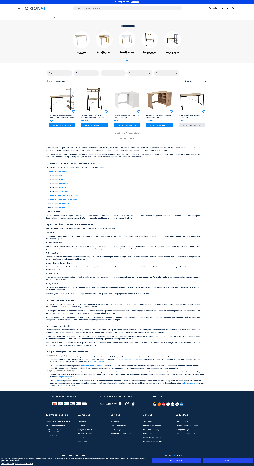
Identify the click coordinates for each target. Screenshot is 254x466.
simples (62, 179)
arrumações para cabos (64, 377)
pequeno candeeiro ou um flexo (130, 359)
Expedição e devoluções (152, 429)
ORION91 (55, 366)
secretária (96, 372)
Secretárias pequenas (58, 199)
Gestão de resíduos (118, 426)
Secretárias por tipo (104, 53)
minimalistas (64, 183)
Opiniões (81, 437)
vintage (62, 175)
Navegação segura (183, 429)
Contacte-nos (51, 435)
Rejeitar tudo (176, 460)
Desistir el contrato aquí (152, 441)
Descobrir (135, 2)
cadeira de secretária (190, 383)
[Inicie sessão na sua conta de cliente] (228, 9)
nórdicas (62, 187)
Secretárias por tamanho (150, 53)
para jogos (63, 191)
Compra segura (182, 422)
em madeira (64, 203)
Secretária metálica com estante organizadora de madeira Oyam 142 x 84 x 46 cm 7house (94, 116)
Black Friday (83, 441)
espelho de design (97, 362)
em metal (62, 207)
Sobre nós (82, 422)
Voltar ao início (127, 138)
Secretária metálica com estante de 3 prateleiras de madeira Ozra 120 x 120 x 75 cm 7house (61, 116)
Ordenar (195, 81)
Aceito (228, 460)
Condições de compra (152, 437)
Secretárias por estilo (81, 53)
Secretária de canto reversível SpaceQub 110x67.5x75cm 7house (126, 116)
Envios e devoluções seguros (187, 426)
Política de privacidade (152, 426)
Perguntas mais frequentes (88, 429)
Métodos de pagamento (185, 433)
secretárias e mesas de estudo (92, 366)
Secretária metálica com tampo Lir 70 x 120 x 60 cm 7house (192, 116)
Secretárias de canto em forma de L (64, 195)
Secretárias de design (58, 171)
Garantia (81, 426)
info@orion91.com (52, 431)
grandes (73, 199)
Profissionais (115, 422)
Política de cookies (150, 433)
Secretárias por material (173, 53)
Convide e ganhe (117, 429)
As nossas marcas (85, 433)
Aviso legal (147, 422)
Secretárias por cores (127, 53)
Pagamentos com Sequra (121, 433)
